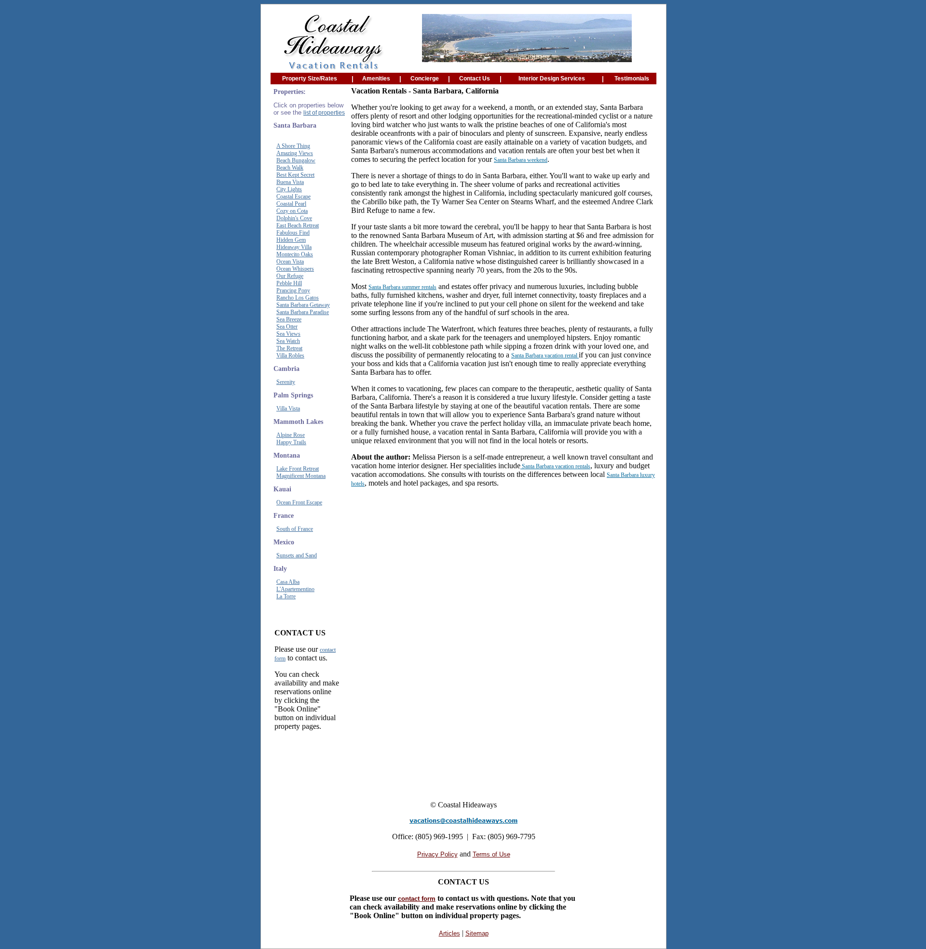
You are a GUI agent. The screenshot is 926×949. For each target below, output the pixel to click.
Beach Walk (289, 167)
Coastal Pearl (291, 203)
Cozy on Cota (292, 211)
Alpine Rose (290, 435)
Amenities (376, 78)
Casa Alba (288, 582)
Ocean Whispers (295, 268)
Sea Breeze (288, 319)
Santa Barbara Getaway (303, 305)
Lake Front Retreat (297, 468)
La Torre (286, 596)
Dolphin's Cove (294, 218)
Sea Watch (288, 341)
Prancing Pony (293, 290)
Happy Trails (291, 442)
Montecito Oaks (294, 254)
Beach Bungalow (295, 160)
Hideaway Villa (294, 247)
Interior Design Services (551, 78)
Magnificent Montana (301, 476)
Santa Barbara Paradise (302, 312)
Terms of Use (491, 854)
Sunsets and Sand (296, 555)
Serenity (285, 382)
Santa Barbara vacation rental (545, 355)
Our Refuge (289, 276)
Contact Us (474, 78)
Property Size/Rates (309, 78)
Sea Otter (287, 326)
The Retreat (289, 348)
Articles (449, 933)
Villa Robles (290, 355)
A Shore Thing (293, 146)
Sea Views (288, 333)
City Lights (289, 189)
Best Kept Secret (295, 174)
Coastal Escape (293, 196)
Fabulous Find (293, 232)
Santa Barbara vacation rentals (555, 466)
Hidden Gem (291, 240)
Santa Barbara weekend (520, 160)
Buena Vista (290, 182)
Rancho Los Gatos (297, 297)
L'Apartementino (295, 589)
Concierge (424, 78)
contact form (417, 898)
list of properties (324, 112)
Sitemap (477, 933)
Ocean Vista (290, 261)
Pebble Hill (289, 283)
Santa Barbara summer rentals (402, 287)
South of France (294, 529)
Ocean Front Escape (299, 502)
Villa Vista (288, 408)
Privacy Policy (437, 854)
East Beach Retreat (297, 225)
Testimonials (631, 78)
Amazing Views (294, 153)
